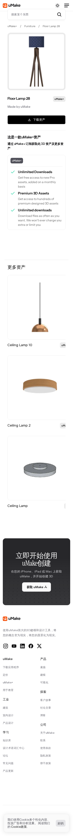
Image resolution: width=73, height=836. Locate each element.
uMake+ (12, 26)
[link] (39, 307)
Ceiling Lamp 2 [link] (19, 425)
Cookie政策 (19, 827)
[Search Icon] (36, 14)
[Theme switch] (57, 5)
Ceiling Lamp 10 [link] (19, 345)
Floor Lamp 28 (51, 26)
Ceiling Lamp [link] (17, 506)
